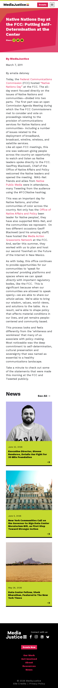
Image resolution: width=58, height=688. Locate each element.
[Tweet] (18, 40)
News (29, 669)
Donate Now (29, 647)
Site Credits (19, 683)
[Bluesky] (48, 637)
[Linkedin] (42, 637)
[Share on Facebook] (14, 40)
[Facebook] (30, 637)
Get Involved (29, 658)
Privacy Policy (37, 683)
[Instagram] (36, 637)
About (29, 662)
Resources (29, 666)
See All (43, 395)
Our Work (29, 655)
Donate (42, 5)
